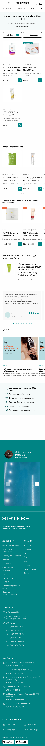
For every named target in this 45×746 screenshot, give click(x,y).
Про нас (5, 560)
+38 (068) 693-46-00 (15, 638)
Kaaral (4, 230)
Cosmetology (32, 730)
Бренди (27, 573)
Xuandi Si (26, 174)
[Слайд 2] (15, 323)
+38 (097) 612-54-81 (15, 627)
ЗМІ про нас (7, 564)
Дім (25, 557)
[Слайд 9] (26, 323)
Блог (4, 574)
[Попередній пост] (8, 484)
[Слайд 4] (18, 323)
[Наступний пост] (37, 484)
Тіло (25, 553)
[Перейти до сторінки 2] (21, 193)
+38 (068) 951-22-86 (15, 641)
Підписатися (21, 457)
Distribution (10, 730)
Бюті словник (7, 578)
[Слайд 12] (31, 323)
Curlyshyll (27, 230)
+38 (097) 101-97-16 (14, 683)
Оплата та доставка (10, 545)
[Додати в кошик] (20, 80)
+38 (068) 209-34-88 (15, 699)
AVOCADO (15, 174)
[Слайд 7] (23, 323)
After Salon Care (37, 230)
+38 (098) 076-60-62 (15, 707)
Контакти (6, 582)
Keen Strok (7, 64)
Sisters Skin (31, 724)
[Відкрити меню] (4, 3)
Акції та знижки (30, 569)
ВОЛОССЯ (6, 8)
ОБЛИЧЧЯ (20, 8)
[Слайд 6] (21, 323)
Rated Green (6, 174)
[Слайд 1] (13, 323)
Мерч (26, 561)
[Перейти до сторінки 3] (23, 193)
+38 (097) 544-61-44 (15, 690)
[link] (40, 3)
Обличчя (27, 549)
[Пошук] (9, 3)
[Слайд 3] (16, 323)
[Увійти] (35, 3)
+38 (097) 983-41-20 (15, 634)
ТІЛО (32, 8)
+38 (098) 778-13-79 (14, 666)
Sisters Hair (10, 724)
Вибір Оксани (28, 43)
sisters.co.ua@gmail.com (16, 612)
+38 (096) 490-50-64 (15, 645)
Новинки (27, 565)
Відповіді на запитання (11, 556)
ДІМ (40, 8)
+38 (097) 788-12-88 (15, 630)
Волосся (27, 545)
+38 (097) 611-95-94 (14, 673)
